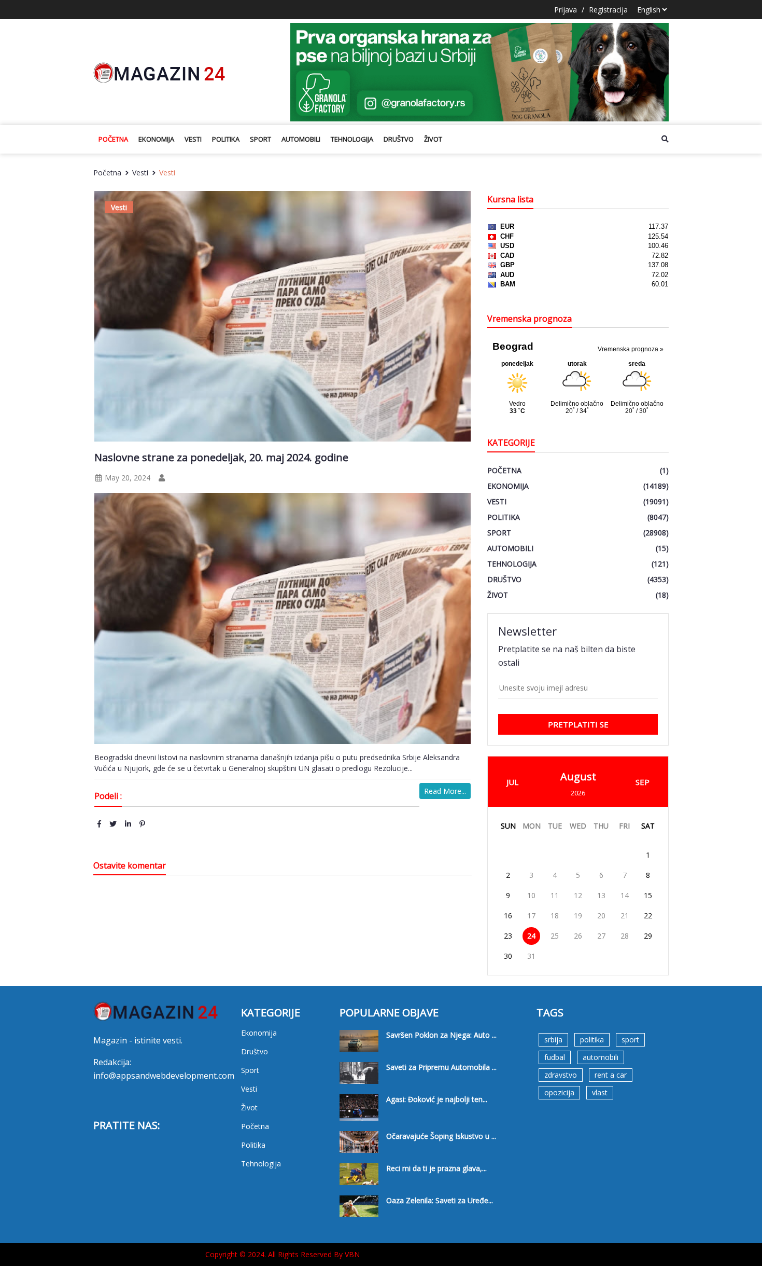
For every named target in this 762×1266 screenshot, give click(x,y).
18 (555, 915)
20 (601, 915)
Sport (260, 139)
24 (531, 936)
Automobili (300, 139)
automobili (600, 1057)
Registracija (608, 10)
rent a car (611, 1075)
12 (578, 895)
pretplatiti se (578, 724)
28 (624, 936)
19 (578, 915)
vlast (600, 1092)
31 (531, 956)
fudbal (554, 1057)
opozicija (559, 1092)
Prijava (565, 10)
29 (648, 936)
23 (508, 936)
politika (592, 1039)
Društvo (399, 139)
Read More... (445, 791)
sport (630, 1039)
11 (555, 895)
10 (531, 895)
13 (601, 895)
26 (578, 936)
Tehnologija (352, 139)
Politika (225, 139)
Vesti (193, 139)
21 (624, 915)
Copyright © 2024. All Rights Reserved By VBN (282, 1254)
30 (508, 956)
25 (555, 936)
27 (601, 936)
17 (531, 915)
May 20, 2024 (126, 478)
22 (648, 915)
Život (433, 139)
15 (648, 895)
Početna (113, 139)
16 (508, 915)
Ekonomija (156, 139)
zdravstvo (560, 1075)
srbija (553, 1039)
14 (624, 895)
